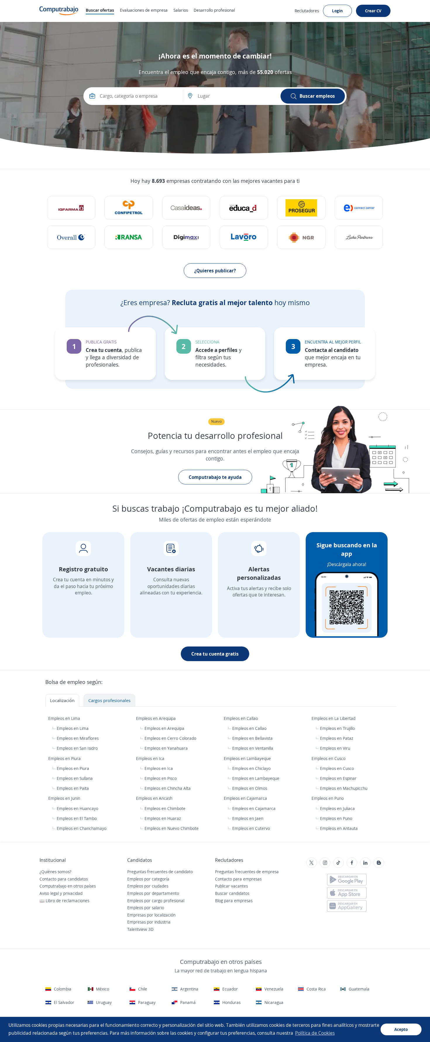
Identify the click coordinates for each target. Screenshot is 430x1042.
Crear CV (373, 10)
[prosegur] (301, 207)
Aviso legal (49, 893)
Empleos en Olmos (249, 788)
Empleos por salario (145, 907)
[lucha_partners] (359, 237)
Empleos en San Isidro (77, 748)
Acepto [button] (401, 1029)
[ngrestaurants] (301, 237)
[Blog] (379, 863)
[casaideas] (186, 207)
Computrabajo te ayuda (215, 477)
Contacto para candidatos (63, 879)
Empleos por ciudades (147, 886)
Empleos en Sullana (75, 778)
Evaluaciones (144, 10)
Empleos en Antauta (339, 828)
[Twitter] (312, 863)
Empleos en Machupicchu (343, 788)
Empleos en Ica (151, 758)
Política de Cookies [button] (315, 1033)
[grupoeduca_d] (244, 207)
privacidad (72, 893)
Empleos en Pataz (336, 738)
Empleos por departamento (153, 893)
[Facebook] (352, 863)
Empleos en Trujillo (337, 728)
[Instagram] (325, 863)
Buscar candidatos (232, 893)
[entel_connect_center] (359, 207)
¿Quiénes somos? (55, 871)
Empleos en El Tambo (77, 818)
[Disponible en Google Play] (347, 879)
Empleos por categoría (148, 879)
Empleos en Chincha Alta (168, 788)
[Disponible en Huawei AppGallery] (347, 906)
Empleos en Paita (73, 788)
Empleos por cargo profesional (155, 900)
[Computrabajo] (58, 10)
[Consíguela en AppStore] (347, 893)
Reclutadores (307, 10)
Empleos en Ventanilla (252, 748)
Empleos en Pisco (161, 778)
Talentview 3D (140, 929)
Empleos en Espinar (338, 778)
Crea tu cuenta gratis (215, 654)
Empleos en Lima (64, 718)
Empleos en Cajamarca (246, 798)
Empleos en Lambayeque (248, 758)
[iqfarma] (71, 207)
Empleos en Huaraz (163, 818)
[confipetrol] (128, 207)
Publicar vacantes (231, 886)
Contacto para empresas (238, 879)
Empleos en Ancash (154, 798)
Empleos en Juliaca (337, 808)
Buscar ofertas (100, 10)
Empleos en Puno (328, 798)
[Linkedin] (365, 863)
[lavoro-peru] (244, 237)
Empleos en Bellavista (252, 738)
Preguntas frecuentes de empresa (247, 871)
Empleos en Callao (241, 718)
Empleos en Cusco (329, 758)
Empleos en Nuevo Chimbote (172, 828)
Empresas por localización (151, 915)
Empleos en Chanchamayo (81, 828)
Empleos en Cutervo (251, 828)
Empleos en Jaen (247, 818)
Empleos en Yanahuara (166, 748)
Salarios (180, 10)
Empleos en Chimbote (165, 808)
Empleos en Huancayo (77, 808)
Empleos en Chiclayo (251, 768)
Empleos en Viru (335, 748)
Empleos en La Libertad (334, 718)
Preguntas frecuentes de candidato (160, 871)
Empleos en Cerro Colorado (170, 738)
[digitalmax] (186, 237)
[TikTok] (338, 863)
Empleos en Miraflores (78, 738)
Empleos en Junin (64, 798)
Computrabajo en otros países (67, 886)
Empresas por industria (149, 922)
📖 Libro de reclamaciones (64, 900)
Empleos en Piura (65, 758)
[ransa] (128, 237)
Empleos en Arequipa (156, 718)
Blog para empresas (233, 900)
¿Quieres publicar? (215, 270)
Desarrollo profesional (214, 10)
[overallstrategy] (71, 237)
